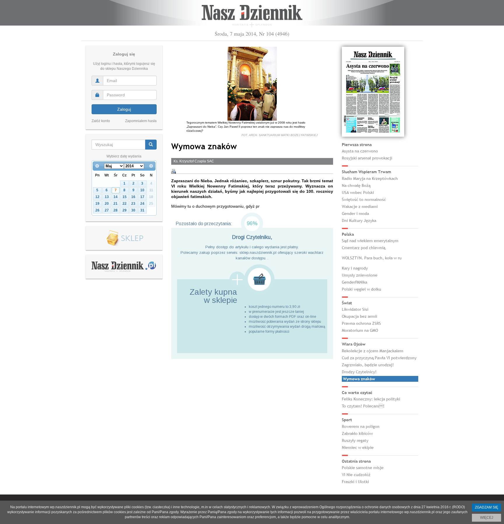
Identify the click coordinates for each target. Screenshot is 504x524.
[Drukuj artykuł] (173, 171)
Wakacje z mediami (360, 206)
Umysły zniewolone (359, 275)
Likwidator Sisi (355, 309)
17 (142, 197)
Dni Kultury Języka (359, 220)
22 (125, 204)
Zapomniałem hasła (141, 121)
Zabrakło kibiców (357, 433)
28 (115, 210)
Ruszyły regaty (355, 440)
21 (115, 204)
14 (115, 197)
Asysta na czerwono (360, 151)
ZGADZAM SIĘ (486, 507)
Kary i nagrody (355, 268)
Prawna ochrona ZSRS (361, 323)
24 (142, 204)
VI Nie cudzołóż (356, 474)
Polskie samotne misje (363, 467)
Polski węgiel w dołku (361, 289)
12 (97, 197)
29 (125, 210)
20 (107, 204)
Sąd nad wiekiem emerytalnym (370, 240)
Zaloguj (124, 109)
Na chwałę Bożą (356, 185)
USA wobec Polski (358, 192)
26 (97, 210)
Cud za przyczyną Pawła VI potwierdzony (379, 357)
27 (107, 210)
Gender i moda (355, 213)
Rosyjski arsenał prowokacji (367, 158)
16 (133, 197)
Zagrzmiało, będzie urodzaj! (368, 364)
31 (142, 210)
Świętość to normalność (364, 199)
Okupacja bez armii (359, 316)
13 (107, 197)
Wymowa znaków (359, 378)
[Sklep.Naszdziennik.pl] (124, 238)
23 (133, 204)
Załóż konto (101, 121)
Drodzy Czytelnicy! (359, 371)
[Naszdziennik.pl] (124, 266)
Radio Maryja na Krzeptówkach (370, 178)
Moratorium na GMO (360, 330)
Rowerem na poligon (360, 426)
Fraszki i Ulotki (355, 481)
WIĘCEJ (486, 518)
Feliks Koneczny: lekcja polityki (371, 399)
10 (142, 190)
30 (133, 210)
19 (97, 204)
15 (125, 197)
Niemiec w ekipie (358, 447)
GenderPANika (354, 282)
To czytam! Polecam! (363, 406)
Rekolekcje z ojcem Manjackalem (372, 350)
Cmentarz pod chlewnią (363, 247)
